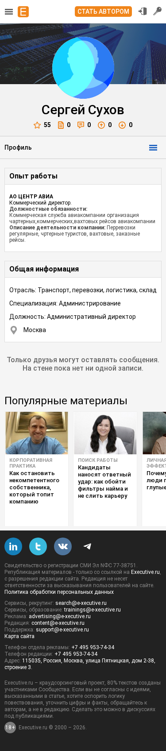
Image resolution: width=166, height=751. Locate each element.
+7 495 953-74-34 (92, 647)
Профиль (18, 147)
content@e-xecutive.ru (58, 623)
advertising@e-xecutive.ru (60, 616)
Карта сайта (19, 636)
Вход (142, 11)
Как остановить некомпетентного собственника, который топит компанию (34, 487)
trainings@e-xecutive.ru (92, 610)
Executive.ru (145, 572)
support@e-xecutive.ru (62, 630)
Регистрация (157, 11)
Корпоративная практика (30, 463)
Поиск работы (98, 460)
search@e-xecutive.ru (81, 603)
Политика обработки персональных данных (59, 592)
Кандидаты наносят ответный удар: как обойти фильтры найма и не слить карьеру (104, 481)
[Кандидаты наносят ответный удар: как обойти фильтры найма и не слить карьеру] (105, 433)
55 (47, 124)
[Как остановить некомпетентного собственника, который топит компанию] (36, 433)
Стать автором (103, 11)
